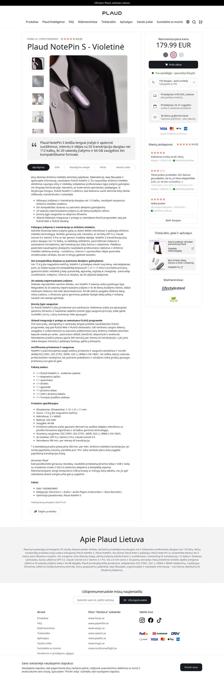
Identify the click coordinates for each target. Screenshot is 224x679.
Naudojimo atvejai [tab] (80, 167)
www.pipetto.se (97, 638)
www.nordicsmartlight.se (102, 648)
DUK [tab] (57, 167)
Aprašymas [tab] (38, 167)
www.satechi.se (97, 633)
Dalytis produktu (47, 511)
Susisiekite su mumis (170, 22)
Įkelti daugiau (173, 220)
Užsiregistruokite (137, 600)
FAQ (71, 22)
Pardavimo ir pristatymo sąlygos (55, 653)
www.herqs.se (96, 618)
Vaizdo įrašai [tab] (123, 167)
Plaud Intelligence (53, 22)
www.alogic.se (96, 628)
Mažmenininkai (87, 22)
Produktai (32, 22)
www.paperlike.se (98, 623)
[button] (38, 63)
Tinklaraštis (109, 22)
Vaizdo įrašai (145, 22)
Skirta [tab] (103, 167)
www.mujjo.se (96, 643)
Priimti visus (191, 667)
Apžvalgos (126, 22)
